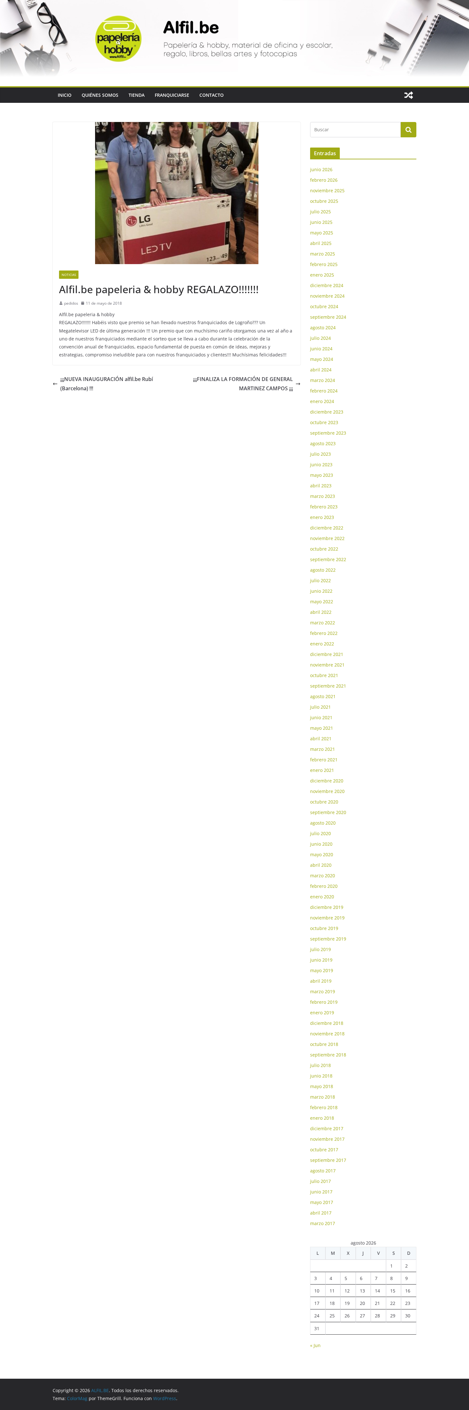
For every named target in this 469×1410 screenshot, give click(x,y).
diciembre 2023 (326, 412)
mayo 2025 (321, 233)
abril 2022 (320, 612)
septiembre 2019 (328, 939)
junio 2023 (321, 464)
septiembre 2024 (328, 317)
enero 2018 (322, 1118)
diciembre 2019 (326, 907)
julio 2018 (320, 1065)
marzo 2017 (322, 1223)
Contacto (211, 95)
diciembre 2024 (326, 285)
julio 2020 (320, 833)
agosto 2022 (323, 570)
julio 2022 (320, 580)
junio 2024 (321, 349)
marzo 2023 (322, 496)
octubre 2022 (324, 549)
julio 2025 (320, 212)
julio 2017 (320, 1181)
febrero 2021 (324, 760)
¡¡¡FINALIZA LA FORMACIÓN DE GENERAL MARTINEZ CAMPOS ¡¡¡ (243, 384)
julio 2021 (320, 707)
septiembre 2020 (328, 812)
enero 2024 (322, 401)
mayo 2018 (321, 1086)
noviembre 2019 (327, 918)
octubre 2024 (324, 306)
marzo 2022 (322, 623)
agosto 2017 (323, 1171)
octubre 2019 (324, 928)
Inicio (64, 95)
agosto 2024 (323, 327)
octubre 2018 (324, 1044)
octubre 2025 (324, 201)
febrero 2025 (324, 264)
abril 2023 (320, 486)
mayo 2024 (321, 359)
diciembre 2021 (326, 654)
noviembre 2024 (327, 296)
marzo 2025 (322, 254)
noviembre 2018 (327, 1034)
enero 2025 (322, 275)
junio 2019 (321, 960)
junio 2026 (321, 169)
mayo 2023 (321, 475)
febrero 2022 (324, 633)
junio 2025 (321, 222)
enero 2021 (322, 770)
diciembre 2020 (326, 781)
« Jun (315, 1345)
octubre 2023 (324, 422)
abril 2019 (320, 981)
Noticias (69, 274)
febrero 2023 (324, 507)
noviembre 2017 (327, 1139)
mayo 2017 (321, 1202)
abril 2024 (320, 370)
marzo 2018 (322, 1097)
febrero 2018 (324, 1107)
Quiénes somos (100, 95)
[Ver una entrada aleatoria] (408, 95)
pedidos (71, 303)
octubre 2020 (324, 802)
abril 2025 (320, 243)
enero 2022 (322, 644)
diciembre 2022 (326, 528)
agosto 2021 (323, 696)
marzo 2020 (322, 876)
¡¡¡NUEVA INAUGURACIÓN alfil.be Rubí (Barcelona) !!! (106, 384)
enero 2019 (322, 1013)
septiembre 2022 (328, 559)
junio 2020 (321, 844)
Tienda (137, 95)
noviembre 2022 (327, 538)
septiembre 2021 (328, 686)
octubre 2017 (324, 1150)
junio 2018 (321, 1076)
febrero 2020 (324, 886)
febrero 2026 (324, 180)
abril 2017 (320, 1213)
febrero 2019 (324, 1002)
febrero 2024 (324, 391)
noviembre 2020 (327, 791)
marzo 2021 (322, 749)
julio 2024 (320, 338)
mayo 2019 (321, 970)
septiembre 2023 (328, 433)
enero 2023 (322, 517)
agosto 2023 (323, 443)
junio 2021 (321, 717)
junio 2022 (321, 591)
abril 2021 (320, 738)
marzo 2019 (322, 991)
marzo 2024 (322, 380)
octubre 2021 (324, 675)
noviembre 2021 (327, 665)
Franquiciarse (172, 95)
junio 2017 (321, 1192)
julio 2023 (320, 454)
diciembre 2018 (326, 1023)
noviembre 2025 (327, 190)
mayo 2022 (321, 601)
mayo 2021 (321, 728)
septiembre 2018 (328, 1055)
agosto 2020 (323, 823)
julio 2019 (320, 949)
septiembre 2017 (328, 1160)
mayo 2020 (321, 854)
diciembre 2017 (326, 1128)
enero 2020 (322, 897)
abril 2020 (320, 865)
